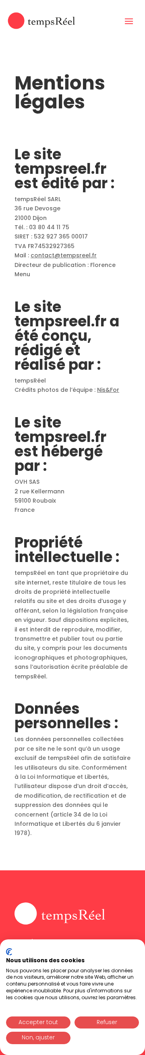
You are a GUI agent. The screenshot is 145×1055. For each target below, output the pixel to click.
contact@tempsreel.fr (64, 255)
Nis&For (108, 390)
